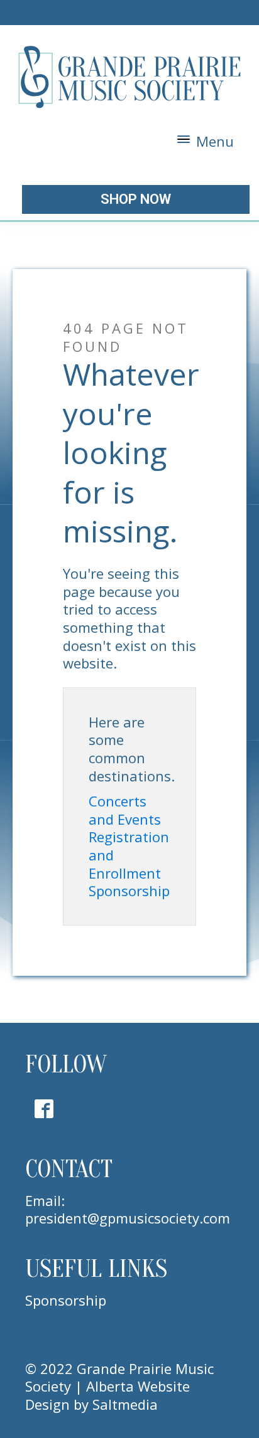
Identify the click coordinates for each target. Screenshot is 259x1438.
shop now (136, 199)
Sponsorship (129, 891)
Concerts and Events (125, 810)
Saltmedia (125, 1404)
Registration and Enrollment (129, 855)
